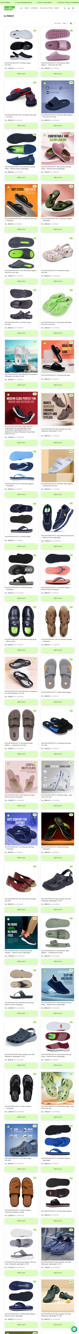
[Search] (65, 8)
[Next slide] (35, 45)
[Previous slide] (8, 45)
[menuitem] (57, 8)
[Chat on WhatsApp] (74, 1329)
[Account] (69, 8)
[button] (65, 23)
